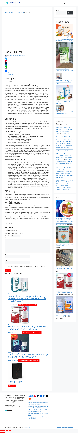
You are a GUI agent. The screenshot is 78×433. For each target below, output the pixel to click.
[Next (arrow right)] (4, 432)
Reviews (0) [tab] (11, 74)
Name (7, 254)
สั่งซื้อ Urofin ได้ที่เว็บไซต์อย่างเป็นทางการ (28, 360)
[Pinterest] (27, 61)
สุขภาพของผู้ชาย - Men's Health (16, 12)
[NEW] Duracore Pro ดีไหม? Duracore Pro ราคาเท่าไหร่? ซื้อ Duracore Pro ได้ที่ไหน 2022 (64, 135)
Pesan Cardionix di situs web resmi (31, 332)
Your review (8, 238)
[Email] (27, 69)
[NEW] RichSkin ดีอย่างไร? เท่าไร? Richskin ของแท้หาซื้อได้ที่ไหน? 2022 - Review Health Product (64, 141)
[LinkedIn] (27, 65)
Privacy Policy (65, 427)
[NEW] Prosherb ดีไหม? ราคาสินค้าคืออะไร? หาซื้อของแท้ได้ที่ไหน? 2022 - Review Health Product (64, 182)
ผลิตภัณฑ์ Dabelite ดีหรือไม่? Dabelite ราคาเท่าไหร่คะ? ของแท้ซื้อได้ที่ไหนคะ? (64, 70)
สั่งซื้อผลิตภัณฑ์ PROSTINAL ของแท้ (27, 305)
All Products (52, 3)
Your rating (8, 235)
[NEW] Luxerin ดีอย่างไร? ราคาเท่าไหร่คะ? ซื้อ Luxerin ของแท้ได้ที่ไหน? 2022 (64, 175)
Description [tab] (10, 72)
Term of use (70, 427)
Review (58, 3)
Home (6, 12)
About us (45, 3)
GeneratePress (27, 427)
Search (57, 10)
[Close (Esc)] (10, 430)
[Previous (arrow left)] (1, 432)
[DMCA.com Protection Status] (8, 410)
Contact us (69, 3)
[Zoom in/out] (1, 430)
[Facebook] (27, 57)
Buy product (12, 385)
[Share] (27, 71)
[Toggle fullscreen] (4, 430)
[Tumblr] (27, 63)
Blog (64, 3)
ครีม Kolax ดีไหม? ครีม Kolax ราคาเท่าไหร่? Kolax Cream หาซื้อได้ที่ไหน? (64, 82)
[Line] (27, 67)
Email (6, 260)
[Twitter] (27, 59)
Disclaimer (59, 427)
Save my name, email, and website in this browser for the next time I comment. (25, 266)
